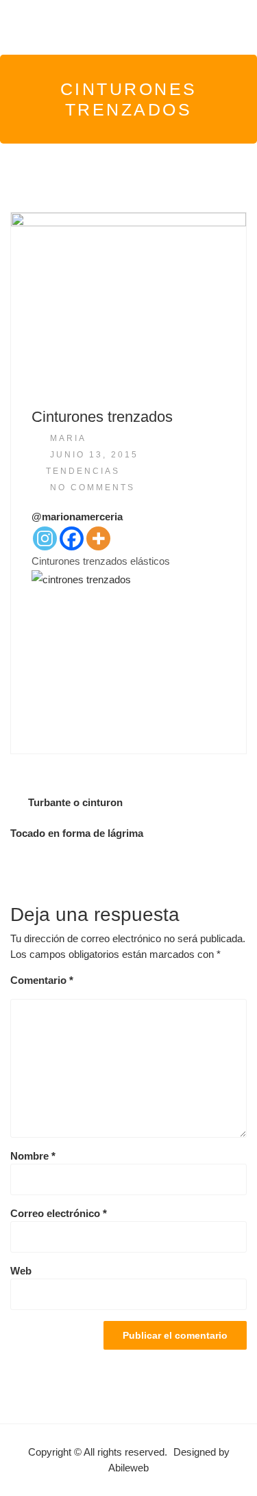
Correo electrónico (58, 1213)
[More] (98, 538)
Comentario (41, 980)
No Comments (92, 487)
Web (21, 1271)
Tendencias (83, 471)
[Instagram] (45, 538)
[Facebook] (72, 538)
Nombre (33, 1156)
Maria (68, 438)
